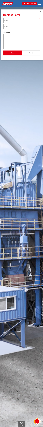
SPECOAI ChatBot (29, 4)
